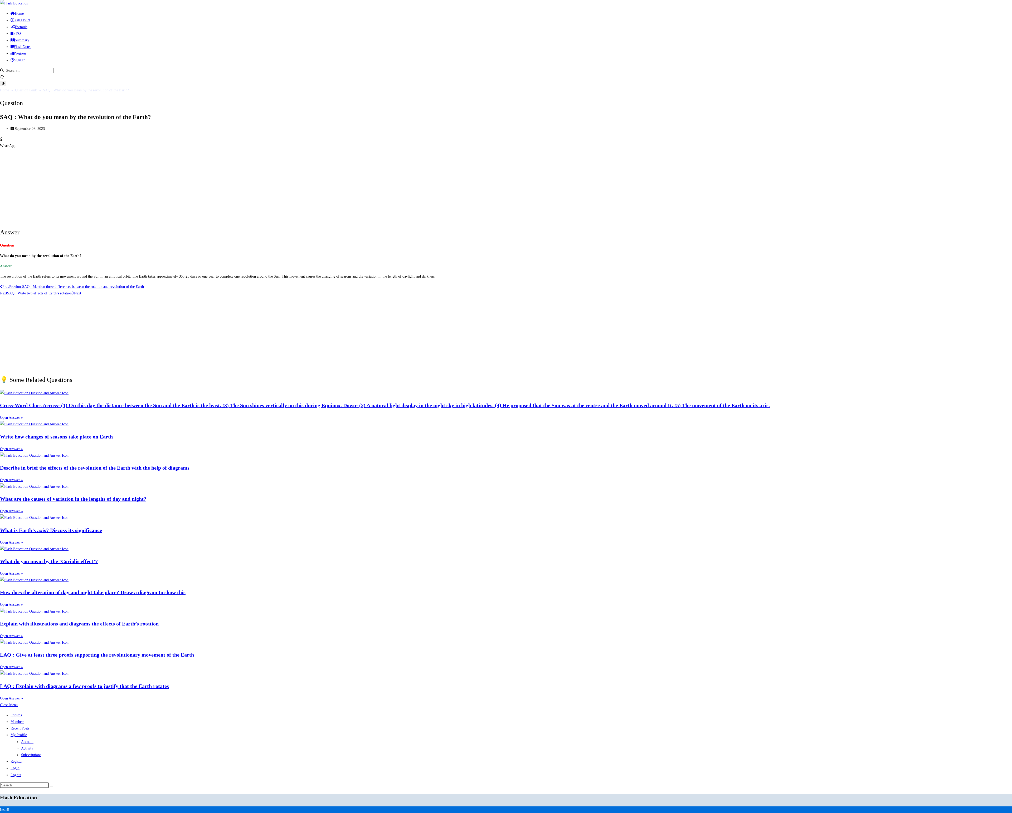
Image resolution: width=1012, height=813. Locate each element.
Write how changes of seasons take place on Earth (56, 437)
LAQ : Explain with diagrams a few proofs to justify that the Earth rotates (84, 686)
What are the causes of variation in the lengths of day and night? (73, 499)
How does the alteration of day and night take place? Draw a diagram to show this (93, 592)
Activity (27, 748)
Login (15, 768)
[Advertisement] (158, 186)
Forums (16, 715)
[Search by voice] (3, 83)
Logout (16, 775)
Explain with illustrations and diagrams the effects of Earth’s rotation (79, 624)
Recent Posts (20, 728)
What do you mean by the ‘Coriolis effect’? (49, 561)
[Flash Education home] (14, 3)
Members (17, 722)
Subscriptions (31, 755)
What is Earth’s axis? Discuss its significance (51, 530)
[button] (506, 142)
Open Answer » (11, 418)
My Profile (19, 735)
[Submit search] (51, 786)
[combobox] (29, 70)
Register (17, 761)
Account (27, 742)
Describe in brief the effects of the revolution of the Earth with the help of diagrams (94, 468)
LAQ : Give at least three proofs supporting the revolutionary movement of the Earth (97, 655)
